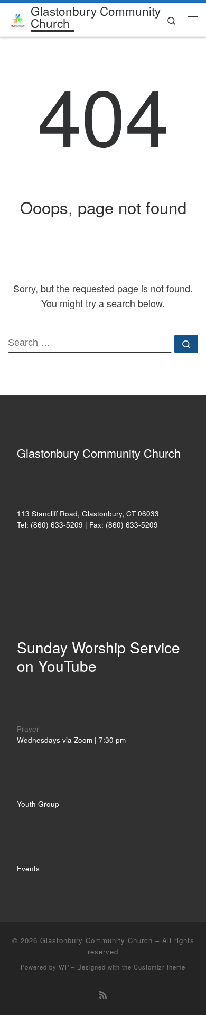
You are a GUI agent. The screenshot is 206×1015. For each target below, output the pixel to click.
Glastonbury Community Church (96, 940)
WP (64, 967)
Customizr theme (159, 967)
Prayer (28, 729)
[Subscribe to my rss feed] (103, 994)
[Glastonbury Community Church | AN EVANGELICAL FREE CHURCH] (17, 18)
